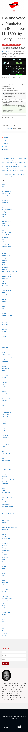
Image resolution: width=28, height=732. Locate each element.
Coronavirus (5, 278)
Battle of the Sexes (6, 221)
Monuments (5, 442)
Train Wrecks (5, 596)
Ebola (3, 304)
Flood (3, 340)
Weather (4, 630)
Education (4, 310)
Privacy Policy (10, 722)
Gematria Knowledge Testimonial (10, 357)
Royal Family (5, 529)
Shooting (4, 548)
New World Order (6, 460)
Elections (4, 313)
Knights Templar (6, 398)
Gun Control (5, 363)
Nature (3, 455)
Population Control (6, 492)
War (3, 626)
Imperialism (4, 377)
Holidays (4, 373)
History (4, 44)
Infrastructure (5, 380)
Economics (4, 308)
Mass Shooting (5, 414)
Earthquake (4, 301)
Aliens (3, 198)
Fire (3, 338)
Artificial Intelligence (7, 209)
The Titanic (4, 591)
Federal (3, 333)
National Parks (5, 449)
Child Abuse (5, 267)
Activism (4, 188)
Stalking (4, 566)
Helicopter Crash (6, 368)
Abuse (3, 186)
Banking (4, 218)
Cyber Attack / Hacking (7, 290)
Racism (4, 518)
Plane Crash (5, 481)
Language (4, 400)
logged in (10, 128)
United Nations (5, 610)
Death (3, 292)
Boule (3, 239)
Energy (3, 317)
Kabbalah (4, 391)
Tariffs (3, 575)
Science (4, 534)
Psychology (5, 515)
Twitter (6, 146)
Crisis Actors (5, 285)
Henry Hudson (6, 51)
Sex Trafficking (5, 541)
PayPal (6, 149)
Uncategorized (5, 607)
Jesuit (3, 386)
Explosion (4, 329)
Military (3, 433)
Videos (3, 619)
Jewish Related (5, 389)
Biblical (3, 223)
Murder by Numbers (7, 444)
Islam (3, 384)
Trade (3, 594)
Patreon (6, 137)
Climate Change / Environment (9, 271)
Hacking (4, 366)
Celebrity (4, 258)
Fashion (4, 331)
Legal (3, 403)
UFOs (3, 605)
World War (4, 633)
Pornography (5, 495)
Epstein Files (5, 324)
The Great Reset (6, 589)
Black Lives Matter (6, 232)
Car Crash (4, 253)
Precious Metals (6, 504)
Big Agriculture (5, 225)
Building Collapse (6, 244)
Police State (5, 483)
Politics (3, 488)
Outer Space (5, 472)
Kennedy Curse (5, 393)
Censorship (4, 260)
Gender (3, 359)
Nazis (3, 458)
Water (3, 628)
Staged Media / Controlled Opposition (11, 564)
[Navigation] (14, 11)
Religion (4, 525)
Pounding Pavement (7, 497)
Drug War (4, 299)
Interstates (4, 382)
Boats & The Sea (6, 235)
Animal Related (5, 200)
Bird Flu (3, 230)
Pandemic (4, 476)
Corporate (4, 281)
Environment (5, 322)
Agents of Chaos (6, 193)
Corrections (4, 283)
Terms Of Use (18, 722)
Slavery (3, 552)
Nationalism (5, 451)
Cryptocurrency (5, 287)
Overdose (4, 474)
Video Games (5, 617)
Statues (3, 568)
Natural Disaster (6, 453)
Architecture (5, 202)
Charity (3, 264)
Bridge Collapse (6, 241)
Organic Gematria (6, 469)
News (3, 462)
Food (3, 343)
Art (2, 205)
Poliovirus (4, 485)
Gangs (3, 352)
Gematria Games (6, 354)
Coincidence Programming (8, 274)
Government (5, 361)
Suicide (3, 573)
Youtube (6, 140)
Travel (3, 603)
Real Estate (4, 522)
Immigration (5, 375)
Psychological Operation (8, 513)
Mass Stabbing (5, 416)
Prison (3, 508)
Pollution (4, 490)
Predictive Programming (14, 44)
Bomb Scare (5, 237)
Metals (3, 430)
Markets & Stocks (6, 412)
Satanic (3, 531)
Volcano (4, 624)
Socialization (5, 557)
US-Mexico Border (6, 612)
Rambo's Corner (6, 520)
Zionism (4, 635)
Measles (4, 421)
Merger (3, 428)
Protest (3, 511)
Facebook (6, 143)
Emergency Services (7, 315)
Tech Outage (5, 582)
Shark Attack (5, 545)
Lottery (3, 405)
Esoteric (4, 327)
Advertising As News (7, 191)
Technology (4, 584)
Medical (4, 423)
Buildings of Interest (7, 246)
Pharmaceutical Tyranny (8, 479)
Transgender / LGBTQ (7, 598)
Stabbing (4, 561)
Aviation (4, 214)
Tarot (3, 577)
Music (3, 446)
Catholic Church (6, 255)
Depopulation (5, 294)
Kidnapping (4, 396)
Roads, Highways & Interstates (9, 527)
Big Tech (4, 228)
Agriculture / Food (6, 195)
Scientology (4, 536)
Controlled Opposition (7, 276)
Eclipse (3, 306)
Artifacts (4, 207)
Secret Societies (6, 538)
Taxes (3, 580)
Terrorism (4, 587)
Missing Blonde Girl (6, 437)
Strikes (3, 571)
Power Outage (5, 502)
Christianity (4, 269)
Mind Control (5, 435)
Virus (3, 621)
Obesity (4, 465)
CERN (3, 262)
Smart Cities (5, 554)
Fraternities (4, 345)
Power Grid (4, 499)
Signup (5, 663)
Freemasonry (5, 347)
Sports (3, 559)
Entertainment (5, 320)
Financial (4, 336)
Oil (2, 467)
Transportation (5, 600)
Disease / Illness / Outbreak (9, 297)
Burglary (4, 248)
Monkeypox (5, 439)
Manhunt (4, 409)
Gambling (4, 350)
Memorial (4, 426)
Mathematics (5, 419)
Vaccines (4, 614)
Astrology (4, 212)
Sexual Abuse (5, 543)
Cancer (3, 251)
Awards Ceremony (6, 216)
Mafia (3, 407)
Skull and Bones (6, 550)
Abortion (4, 184)
